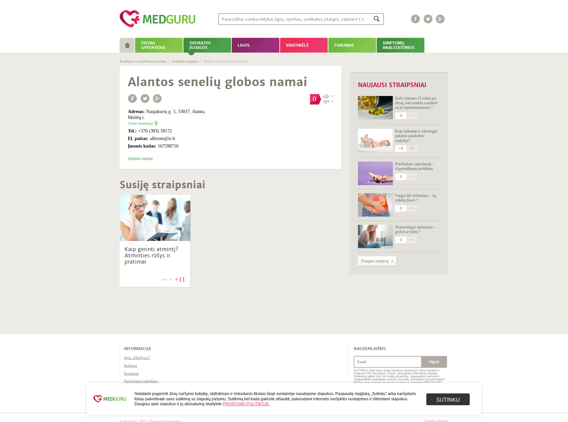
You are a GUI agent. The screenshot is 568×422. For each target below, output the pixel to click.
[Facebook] (415, 18)
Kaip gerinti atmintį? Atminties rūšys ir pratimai (151, 255)
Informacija (137, 348)
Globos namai (140, 158)
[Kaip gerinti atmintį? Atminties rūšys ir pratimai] (155, 239)
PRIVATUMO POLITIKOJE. (246, 404)
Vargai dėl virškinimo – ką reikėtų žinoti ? (415, 197)
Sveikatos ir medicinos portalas (143, 61)
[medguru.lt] (157, 27)
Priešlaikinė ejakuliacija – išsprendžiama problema (414, 166)
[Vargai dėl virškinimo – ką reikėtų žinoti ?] (375, 205)
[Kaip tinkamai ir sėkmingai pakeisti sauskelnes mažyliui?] (375, 140)
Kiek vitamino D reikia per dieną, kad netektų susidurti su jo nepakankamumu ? (416, 103)
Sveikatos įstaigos (185, 61)
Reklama (130, 365)
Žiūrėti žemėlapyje (141, 123)
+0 (332, 96)
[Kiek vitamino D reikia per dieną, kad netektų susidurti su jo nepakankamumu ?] (375, 107)
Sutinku (448, 400)
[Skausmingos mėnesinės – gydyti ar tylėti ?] (375, 236)
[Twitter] (428, 18)
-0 (331, 101)
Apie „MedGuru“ (137, 358)
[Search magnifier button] (377, 18)
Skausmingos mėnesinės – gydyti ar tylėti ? (415, 229)
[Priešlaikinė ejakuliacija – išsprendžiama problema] (375, 173)
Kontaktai (131, 373)
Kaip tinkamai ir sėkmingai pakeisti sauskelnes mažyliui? (416, 136)
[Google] (440, 18)
